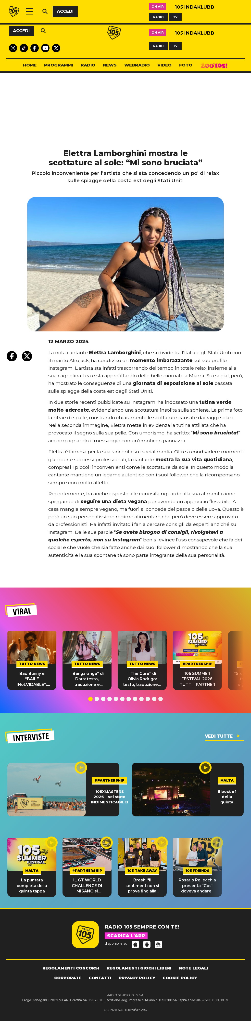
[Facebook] (12, 356)
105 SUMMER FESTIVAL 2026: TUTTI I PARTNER (197, 679)
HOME (30, 65)
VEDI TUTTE (219, 736)
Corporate (67, 978)
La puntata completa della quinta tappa (32, 885)
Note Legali (193, 968)
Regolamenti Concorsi (70, 968)
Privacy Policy (137, 978)
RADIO (158, 17)
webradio (137, 65)
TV (175, 17)
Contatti (100, 978)
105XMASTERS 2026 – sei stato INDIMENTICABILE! (109, 796)
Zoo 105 (214, 65)
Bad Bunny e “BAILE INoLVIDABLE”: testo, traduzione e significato (32, 679)
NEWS (110, 65)
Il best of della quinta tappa (227, 797)
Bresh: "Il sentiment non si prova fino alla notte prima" (142, 886)
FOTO (185, 65)
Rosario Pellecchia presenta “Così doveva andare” (197, 885)
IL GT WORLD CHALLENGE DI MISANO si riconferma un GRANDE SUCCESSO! (87, 886)
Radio (88, 65)
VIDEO (164, 65)
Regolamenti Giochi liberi (139, 968)
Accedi (65, 11)
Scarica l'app (126, 936)
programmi (58, 65)
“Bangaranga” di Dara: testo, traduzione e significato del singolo (87, 679)
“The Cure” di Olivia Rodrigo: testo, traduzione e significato (142, 679)
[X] (27, 356)
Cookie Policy (180, 978)
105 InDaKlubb (194, 7)
